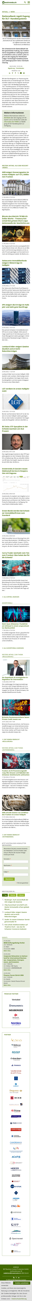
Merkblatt (7, 118)
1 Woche (12, 895)
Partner (7, 1035)
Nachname (8, 865)
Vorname (7, 859)
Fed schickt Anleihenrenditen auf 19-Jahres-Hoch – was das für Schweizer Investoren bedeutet (16, 927)
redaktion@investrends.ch (12, 1273)
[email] (20, 73)
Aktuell (5, 12)
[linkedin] (8, 73)
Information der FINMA (11, 122)
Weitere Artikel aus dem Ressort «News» (15, 167)
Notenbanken (20, 68)
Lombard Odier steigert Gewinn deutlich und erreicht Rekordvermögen (16, 914)
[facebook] (14, 73)
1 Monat (21, 895)
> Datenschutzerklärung (19, 1299)
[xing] (11, 73)
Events (4, 937)
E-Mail (6, 872)
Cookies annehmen (21, 1283)
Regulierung (11, 68)
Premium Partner (11, 994)
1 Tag (5, 895)
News (13, 12)
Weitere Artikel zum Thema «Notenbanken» (12, 749)
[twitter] (17, 73)
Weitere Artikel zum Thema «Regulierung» (12, 655)
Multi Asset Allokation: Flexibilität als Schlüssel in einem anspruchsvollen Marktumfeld (15, 626)
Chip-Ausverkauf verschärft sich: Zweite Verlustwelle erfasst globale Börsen (17, 907)
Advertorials (7, 603)
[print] (23, 73)
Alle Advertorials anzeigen (14, 648)
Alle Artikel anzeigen (11, 597)
